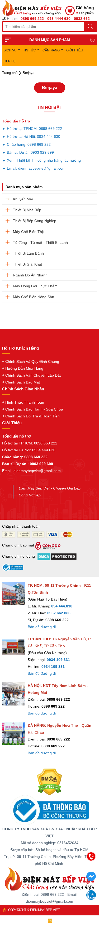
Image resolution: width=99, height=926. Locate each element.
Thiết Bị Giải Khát (27, 264)
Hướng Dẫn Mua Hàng (24, 368)
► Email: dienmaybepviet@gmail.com (33, 168)
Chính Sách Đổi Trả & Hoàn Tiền (32, 416)
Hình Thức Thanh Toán (24, 402)
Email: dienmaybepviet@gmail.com (31, 471)
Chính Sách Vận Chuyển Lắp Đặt (33, 375)
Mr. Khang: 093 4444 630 (50, 883)
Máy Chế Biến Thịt (28, 232)
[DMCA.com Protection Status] (49, 781)
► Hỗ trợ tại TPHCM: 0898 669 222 (32, 128)
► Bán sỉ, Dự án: (16, 152)
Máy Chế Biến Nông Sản (33, 297)
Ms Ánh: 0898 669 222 (50, 872)
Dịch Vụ (10, 50)
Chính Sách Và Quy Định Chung (32, 361)
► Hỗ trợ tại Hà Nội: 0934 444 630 (31, 136)
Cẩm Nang (51, 50)
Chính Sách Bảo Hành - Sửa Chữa (34, 409)
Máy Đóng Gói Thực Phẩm (35, 286)
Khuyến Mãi (23, 199)
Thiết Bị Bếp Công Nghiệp (34, 221)
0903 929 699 (42, 152)
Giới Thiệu (74, 50)
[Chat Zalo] (91, 898)
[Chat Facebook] (91, 880)
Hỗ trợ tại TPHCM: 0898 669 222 (29, 443)
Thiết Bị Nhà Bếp (27, 210)
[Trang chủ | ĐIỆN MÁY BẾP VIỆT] (33, 8)
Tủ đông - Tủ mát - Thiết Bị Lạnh (40, 242)
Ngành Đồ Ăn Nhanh (30, 275)
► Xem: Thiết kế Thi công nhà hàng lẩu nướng (41, 160)
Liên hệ (9, 61)
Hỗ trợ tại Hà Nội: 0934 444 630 (28, 450)
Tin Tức (29, 50)
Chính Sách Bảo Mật (22, 382)
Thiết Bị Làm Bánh (28, 253)
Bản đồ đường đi (42, 627)
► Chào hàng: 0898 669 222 (26, 144)
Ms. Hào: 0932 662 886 (50, 895)
